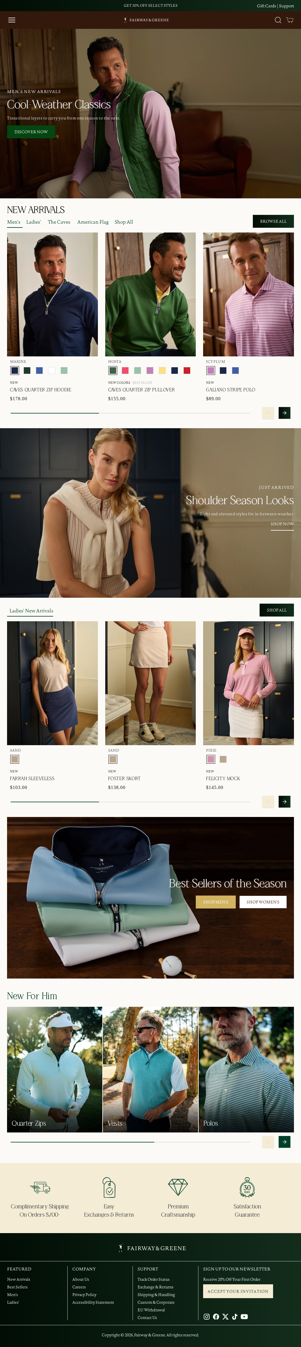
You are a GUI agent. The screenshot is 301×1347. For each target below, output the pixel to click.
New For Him (32, 996)
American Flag (93, 222)
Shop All (124, 222)
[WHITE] (51, 370)
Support (286, 6)
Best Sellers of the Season (228, 884)
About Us (80, 1279)
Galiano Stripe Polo (230, 390)
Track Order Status (154, 1279)
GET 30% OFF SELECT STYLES (151, 5)
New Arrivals (18, 1279)
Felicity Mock (223, 778)
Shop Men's (215, 902)
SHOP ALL (277, 610)
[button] (290, 20)
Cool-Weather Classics (59, 105)
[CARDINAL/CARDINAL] (186, 370)
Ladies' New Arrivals (31, 610)
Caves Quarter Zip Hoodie (40, 390)
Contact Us (147, 1317)
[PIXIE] (210, 759)
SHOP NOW (282, 523)
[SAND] (14, 759)
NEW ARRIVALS (35, 210)
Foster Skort (124, 778)
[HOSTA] (112, 370)
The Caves (59, 222)
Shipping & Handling (156, 1294)
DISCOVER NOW (31, 131)
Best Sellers (17, 1287)
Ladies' (33, 222)
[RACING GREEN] (27, 370)
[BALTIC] (39, 370)
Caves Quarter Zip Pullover (141, 390)
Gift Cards (266, 6)
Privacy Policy (84, 1294)
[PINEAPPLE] (162, 370)
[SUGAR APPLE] (64, 370)
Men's (13, 222)
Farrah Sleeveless (32, 778)
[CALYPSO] (125, 370)
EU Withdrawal (151, 1310)
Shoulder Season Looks (240, 500)
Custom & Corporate (156, 1302)
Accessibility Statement (93, 1302)
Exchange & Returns (155, 1287)
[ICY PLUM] (149, 370)
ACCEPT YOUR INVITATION (238, 1291)
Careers (79, 1287)
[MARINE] (14, 370)
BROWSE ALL (273, 221)
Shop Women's (263, 902)
